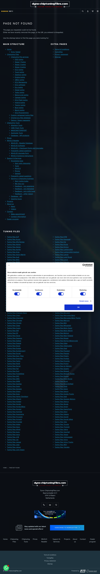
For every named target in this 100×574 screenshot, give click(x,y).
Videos (13, 209)
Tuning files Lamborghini (64, 249)
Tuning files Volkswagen (63, 437)
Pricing (17, 171)
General (18, 173)
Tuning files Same (61, 389)
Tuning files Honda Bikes (16, 407)
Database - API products (20, 135)
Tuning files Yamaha (62, 447)
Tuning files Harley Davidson (17, 396)
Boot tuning (19, 108)
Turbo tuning (19, 92)
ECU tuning (19, 70)
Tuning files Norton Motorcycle (66, 341)
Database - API (16, 196)
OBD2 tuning (19, 80)
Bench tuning (19, 110)
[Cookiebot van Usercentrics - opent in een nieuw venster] (83, 265)
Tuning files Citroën (14, 323)
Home (9, 49)
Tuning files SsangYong (63, 409)
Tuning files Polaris (62, 356)
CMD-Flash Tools (17, 128)
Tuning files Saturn (61, 391)
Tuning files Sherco (62, 402)
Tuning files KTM (61, 237)
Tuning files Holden (14, 402)
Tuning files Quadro (62, 369)
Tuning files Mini (61, 323)
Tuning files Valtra (61, 429)
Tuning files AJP (13, 237)
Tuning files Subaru (62, 414)
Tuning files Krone (61, 244)
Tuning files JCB (13, 437)
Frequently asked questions (21, 151)
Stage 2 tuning (20, 64)
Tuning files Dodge (14, 348)
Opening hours (16, 199)
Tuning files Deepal (14, 343)
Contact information (18, 217)
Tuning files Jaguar (14, 442)
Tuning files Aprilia (14, 249)
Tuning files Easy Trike (15, 356)
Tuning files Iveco (13, 434)
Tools (17, 166)
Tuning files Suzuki (61, 417)
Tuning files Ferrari (14, 366)
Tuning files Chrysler (14, 320)
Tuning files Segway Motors (65, 399)
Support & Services (14, 158)
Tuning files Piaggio (62, 353)
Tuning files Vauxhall (62, 432)
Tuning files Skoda (61, 404)
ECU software (20, 85)
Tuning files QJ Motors (63, 366)
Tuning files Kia (60, 242)
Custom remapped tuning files (22, 115)
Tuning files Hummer (14, 412)
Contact (10, 211)
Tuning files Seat (61, 396)
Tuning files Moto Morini (64, 331)
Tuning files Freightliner (15, 374)
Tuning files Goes (13, 394)
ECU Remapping (21, 82)
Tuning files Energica (14, 358)
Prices (9, 138)
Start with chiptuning (22, 163)
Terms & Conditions (62, 49)
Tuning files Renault (62, 371)
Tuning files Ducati (14, 353)
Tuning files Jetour (14, 447)
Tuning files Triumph (62, 427)
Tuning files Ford (13, 371)
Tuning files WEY (61, 445)
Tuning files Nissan (61, 338)
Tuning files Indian (13, 424)
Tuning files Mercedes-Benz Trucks (67, 318)
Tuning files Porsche (62, 361)
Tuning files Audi (13, 257)
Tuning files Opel (61, 348)
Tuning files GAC (13, 376)
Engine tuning (20, 77)
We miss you (19, 184)
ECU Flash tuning (21, 100)
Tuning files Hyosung (14, 417)
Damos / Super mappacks (20, 120)
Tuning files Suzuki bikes (64, 419)
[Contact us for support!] (6, 568)
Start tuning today (21, 181)
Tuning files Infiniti (13, 429)
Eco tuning (19, 87)
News (13, 206)
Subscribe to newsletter (66, 527)
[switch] (39, 293)
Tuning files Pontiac (62, 358)
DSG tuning (19, 59)
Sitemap (58, 57)
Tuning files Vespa (61, 434)
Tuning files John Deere (15, 450)
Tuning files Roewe (62, 376)
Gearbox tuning (20, 75)
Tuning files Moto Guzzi (63, 328)
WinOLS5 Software (18, 146)
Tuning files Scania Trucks (64, 394)
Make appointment (18, 214)
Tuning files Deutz (13, 346)
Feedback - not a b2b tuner (25, 191)
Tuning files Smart (61, 407)
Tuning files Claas (13, 326)
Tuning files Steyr (61, 412)
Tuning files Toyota (62, 424)
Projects (10, 201)
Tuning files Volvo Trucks (64, 442)
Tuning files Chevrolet (15, 318)
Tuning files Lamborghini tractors (67, 252)
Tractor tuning (20, 105)
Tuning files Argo (13, 252)
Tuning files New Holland (64, 336)
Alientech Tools (16, 125)
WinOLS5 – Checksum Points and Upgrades (27, 148)
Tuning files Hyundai (14, 422)
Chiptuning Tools (13, 123)
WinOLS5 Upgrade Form (20, 153)
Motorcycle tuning (21, 95)
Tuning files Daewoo (14, 338)
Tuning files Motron (62, 333)
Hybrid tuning (20, 103)
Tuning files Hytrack (14, 419)
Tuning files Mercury (62, 320)
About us (10, 204)
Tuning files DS (12, 333)
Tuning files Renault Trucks (64, 374)
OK (78, 307)
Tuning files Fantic (13, 361)
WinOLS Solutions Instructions (22, 156)
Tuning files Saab (61, 386)
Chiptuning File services (20, 57)
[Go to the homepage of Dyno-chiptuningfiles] (50, 4)
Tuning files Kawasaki (63, 239)
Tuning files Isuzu (13, 432)
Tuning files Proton (62, 364)
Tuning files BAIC (13, 260)
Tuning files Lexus (61, 260)
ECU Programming (22, 113)
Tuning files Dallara (14, 341)
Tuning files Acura (13, 239)
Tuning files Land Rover (63, 257)
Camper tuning (20, 97)
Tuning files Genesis (14, 389)
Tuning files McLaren (62, 313)
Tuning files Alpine (14, 247)
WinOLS (18, 168)
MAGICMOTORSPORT (19, 130)
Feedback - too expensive (24, 186)
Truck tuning (19, 72)
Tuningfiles (59, 52)
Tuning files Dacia (13, 336)
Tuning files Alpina (14, 244)
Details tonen (83, 301)
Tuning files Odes (61, 343)
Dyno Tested (15, 52)
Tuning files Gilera (13, 391)
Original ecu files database (21, 118)
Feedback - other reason (24, 194)
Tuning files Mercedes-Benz (65, 315)
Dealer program (13, 219)
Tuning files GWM (13, 381)
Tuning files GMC (13, 379)
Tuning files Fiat (13, 369)
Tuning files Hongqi (14, 409)
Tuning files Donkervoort (16, 351)
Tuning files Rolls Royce (63, 379)
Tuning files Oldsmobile (63, 346)
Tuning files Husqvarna (15, 414)
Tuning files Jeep (13, 445)
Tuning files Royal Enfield (64, 384)
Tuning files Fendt (13, 364)
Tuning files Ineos (13, 427)
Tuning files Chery (13, 315)
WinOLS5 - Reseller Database (22, 143)
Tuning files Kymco (62, 247)
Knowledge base (17, 161)
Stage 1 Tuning (20, 62)
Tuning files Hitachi (14, 399)
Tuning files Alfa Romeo (16, 242)
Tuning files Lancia (61, 255)
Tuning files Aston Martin (16, 255)
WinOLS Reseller (13, 141)
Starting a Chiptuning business (22, 179)
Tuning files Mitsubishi (63, 326)
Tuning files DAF (13, 331)
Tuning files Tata (61, 422)
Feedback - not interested (24, 189)
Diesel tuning (19, 90)
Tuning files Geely (13, 386)
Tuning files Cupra (13, 328)
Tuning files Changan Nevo (17, 313)
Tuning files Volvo (61, 440)
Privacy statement (61, 54)
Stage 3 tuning (20, 67)
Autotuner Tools (17, 133)
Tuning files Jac (13, 440)
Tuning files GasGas (14, 384)
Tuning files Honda (14, 404)
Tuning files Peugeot (62, 351)
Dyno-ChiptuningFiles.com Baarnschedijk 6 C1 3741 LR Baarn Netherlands (50, 494)
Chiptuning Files (13, 54)
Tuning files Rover (61, 381)
